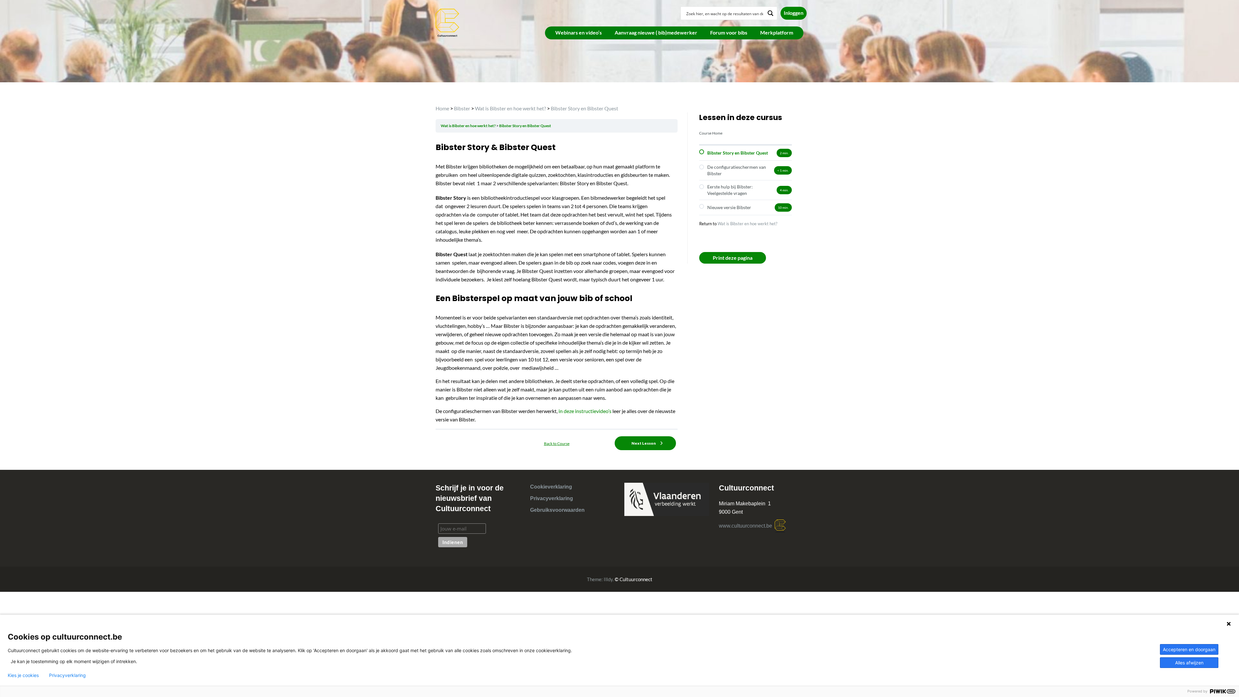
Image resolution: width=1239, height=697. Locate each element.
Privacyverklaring (551, 498)
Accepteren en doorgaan (1189, 649)
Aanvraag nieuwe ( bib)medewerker (656, 32)
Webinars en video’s (578, 32)
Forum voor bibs (728, 32)
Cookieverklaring (551, 487)
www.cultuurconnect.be (747, 526)
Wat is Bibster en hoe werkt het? (747, 223)
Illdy (608, 579)
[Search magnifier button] (770, 13)
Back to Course (556, 443)
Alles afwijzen (1189, 662)
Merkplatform (776, 32)
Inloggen (793, 13)
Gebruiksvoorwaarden (557, 510)
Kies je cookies (23, 675)
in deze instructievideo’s (585, 411)
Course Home (710, 133)
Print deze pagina (732, 258)
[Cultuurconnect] (448, 22)
